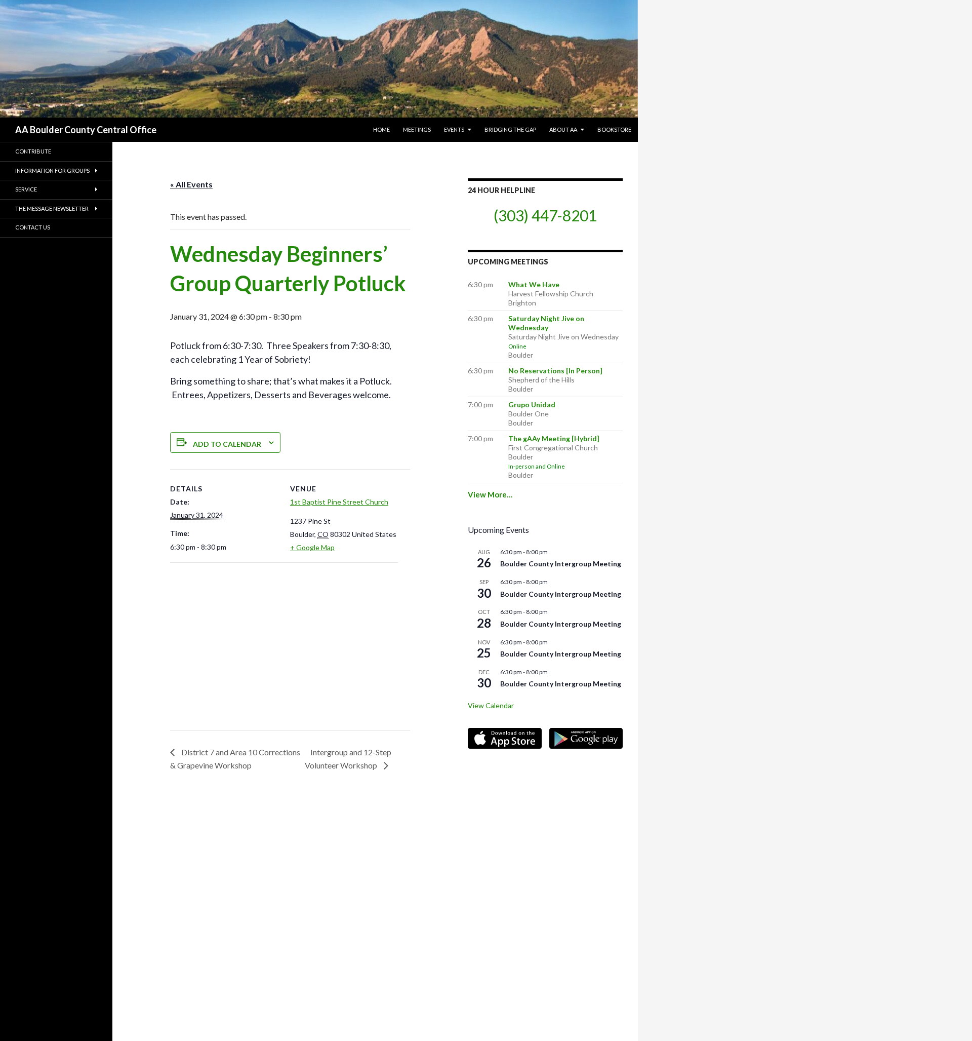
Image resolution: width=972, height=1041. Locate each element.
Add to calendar (227, 444)
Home (381, 129)
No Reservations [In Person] (555, 370)
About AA (563, 129)
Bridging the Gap (510, 129)
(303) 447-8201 (545, 215)
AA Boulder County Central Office (85, 129)
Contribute (33, 151)
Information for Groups (52, 170)
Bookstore (614, 129)
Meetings (417, 129)
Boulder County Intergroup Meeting (560, 563)
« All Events (191, 184)
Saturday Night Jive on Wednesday (546, 323)
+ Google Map (312, 547)
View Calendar (491, 705)
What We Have (533, 284)
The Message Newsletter (52, 208)
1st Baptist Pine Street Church (339, 501)
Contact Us (32, 227)
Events (454, 129)
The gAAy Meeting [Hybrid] (553, 438)
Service (26, 189)
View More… (490, 494)
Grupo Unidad (531, 404)
